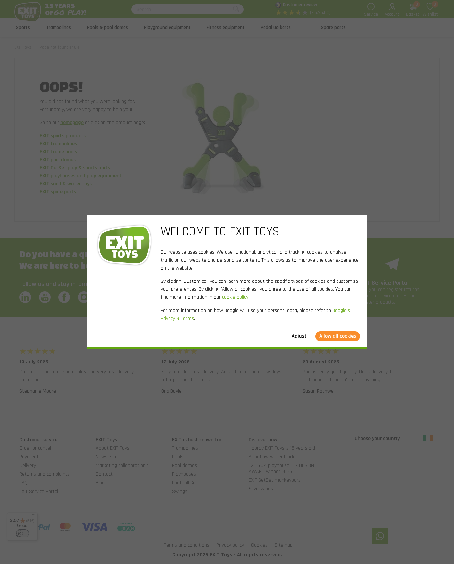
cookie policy (235, 297)
